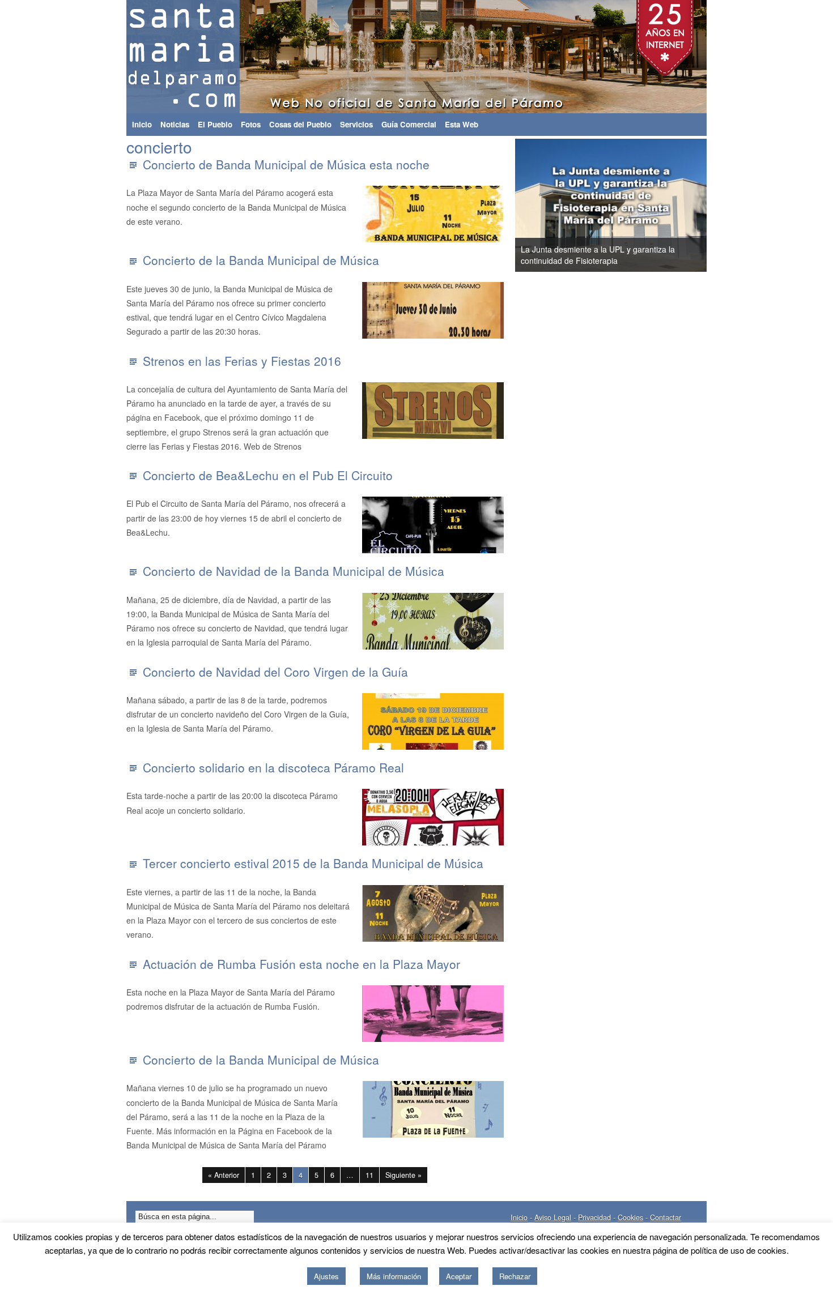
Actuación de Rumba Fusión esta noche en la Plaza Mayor (301, 963)
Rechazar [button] (514, 1276)
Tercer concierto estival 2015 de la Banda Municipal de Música (313, 863)
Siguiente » (403, 1175)
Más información (394, 1276)
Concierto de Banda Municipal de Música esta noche (286, 164)
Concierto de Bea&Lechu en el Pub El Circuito (268, 475)
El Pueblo (215, 124)
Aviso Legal (552, 1217)
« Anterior (223, 1175)
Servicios (356, 124)
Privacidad (594, 1217)
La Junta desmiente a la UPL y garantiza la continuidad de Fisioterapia (598, 254)
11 (369, 1175)
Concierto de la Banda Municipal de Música (261, 259)
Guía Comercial (408, 124)
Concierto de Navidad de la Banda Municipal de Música (293, 570)
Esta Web (461, 124)
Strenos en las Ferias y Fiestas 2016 (242, 360)
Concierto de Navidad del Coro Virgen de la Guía (275, 671)
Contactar (665, 1217)
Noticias (174, 124)
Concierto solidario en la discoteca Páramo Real (273, 767)
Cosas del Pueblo (300, 124)
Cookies (630, 1217)
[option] (611, 205)
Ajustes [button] (326, 1276)
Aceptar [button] (458, 1276)
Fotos (251, 124)
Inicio (142, 124)
